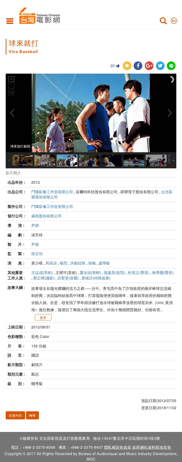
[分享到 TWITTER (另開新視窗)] (160, 66)
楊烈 (63, 263)
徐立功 (37, 253)
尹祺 (35, 225)
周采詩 (51, 263)
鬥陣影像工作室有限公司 (52, 191)
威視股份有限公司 (46, 216)
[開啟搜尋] (163, 21)
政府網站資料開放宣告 (151, 447)
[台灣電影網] (38, 15)
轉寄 (32, 415)
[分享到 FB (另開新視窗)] (138, 66)
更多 (43, 317)
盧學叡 (104, 263)
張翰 (92, 263)
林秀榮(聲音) (162, 272)
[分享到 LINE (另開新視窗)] (171, 66)
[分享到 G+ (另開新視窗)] (149, 66)
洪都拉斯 (77, 263)
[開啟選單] (9, 21)
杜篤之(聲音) (138, 272)
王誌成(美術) (42, 272)
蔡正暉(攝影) (44, 278)
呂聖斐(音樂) (68, 278)
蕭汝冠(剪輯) (90, 272)
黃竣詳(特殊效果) (96, 278)
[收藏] (127, 66)
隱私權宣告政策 (117, 447)
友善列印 (15, 415)
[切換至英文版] (174, 19)
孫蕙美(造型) (114, 272)
